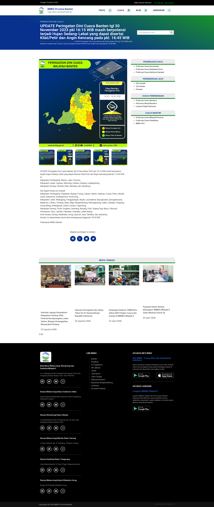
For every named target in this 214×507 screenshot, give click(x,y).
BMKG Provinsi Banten (60, 9)
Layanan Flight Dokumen (146, 106)
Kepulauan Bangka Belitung (102, 383)
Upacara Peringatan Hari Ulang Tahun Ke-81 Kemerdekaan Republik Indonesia (89, 313)
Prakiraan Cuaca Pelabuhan (147, 120)
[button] (42, 158)
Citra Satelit (141, 83)
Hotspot (139, 89)
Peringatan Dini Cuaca (52, 22)
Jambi (93, 371)
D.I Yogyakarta (96, 365)
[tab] (105, 10)
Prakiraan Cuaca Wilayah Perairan (149, 117)
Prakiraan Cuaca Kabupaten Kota (149, 69)
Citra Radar (140, 86)
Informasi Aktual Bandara (146, 103)
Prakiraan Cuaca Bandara (146, 100)
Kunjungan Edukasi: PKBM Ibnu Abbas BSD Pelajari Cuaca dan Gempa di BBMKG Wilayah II (123, 313)
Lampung (95, 386)
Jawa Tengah (96, 377)
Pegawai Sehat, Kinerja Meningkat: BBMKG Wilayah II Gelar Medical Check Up (156, 310)
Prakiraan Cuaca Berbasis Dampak (150, 72)
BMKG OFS (140, 123)
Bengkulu (95, 362)
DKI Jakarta (95, 368)
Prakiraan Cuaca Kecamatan (147, 66)
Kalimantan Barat (98, 380)
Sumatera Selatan (98, 388)
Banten (94, 359)
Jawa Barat (95, 374)
